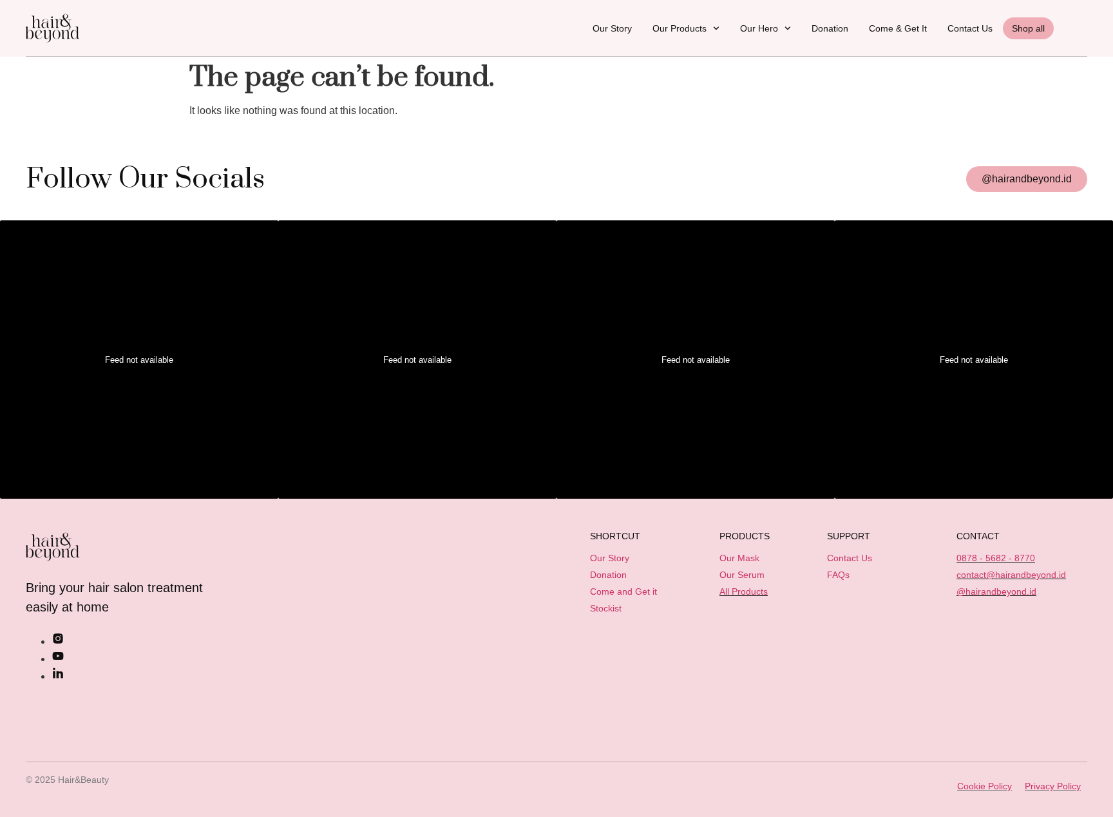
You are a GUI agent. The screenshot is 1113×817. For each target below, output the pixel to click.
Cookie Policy (984, 786)
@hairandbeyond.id (996, 591)
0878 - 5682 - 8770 (995, 558)
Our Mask (739, 558)
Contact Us (970, 28)
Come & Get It (898, 28)
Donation (830, 28)
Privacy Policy (1053, 786)
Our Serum (742, 575)
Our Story (612, 28)
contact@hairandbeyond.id (1011, 575)
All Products (743, 591)
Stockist (606, 608)
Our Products (679, 28)
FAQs (838, 575)
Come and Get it (623, 591)
